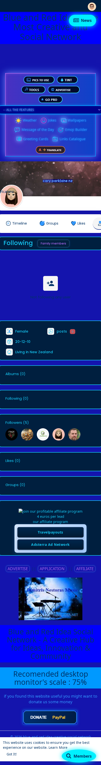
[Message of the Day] (17, 129)
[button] (92, 5)
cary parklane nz (58, 181)
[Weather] (18, 120)
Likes (9, 461)
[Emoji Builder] (60, 129)
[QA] (18, 139)
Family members (53, 243)
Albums (12, 374)
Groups (12, 485)
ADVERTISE (18, 568)
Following (13, 398)
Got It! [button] (12, 754)
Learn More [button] (58, 747)
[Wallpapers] (63, 120)
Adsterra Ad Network (50, 544)
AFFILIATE (85, 568)
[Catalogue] (55, 139)
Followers (13, 423)
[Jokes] (43, 120)
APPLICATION (52, 568)
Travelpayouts (50, 532)
